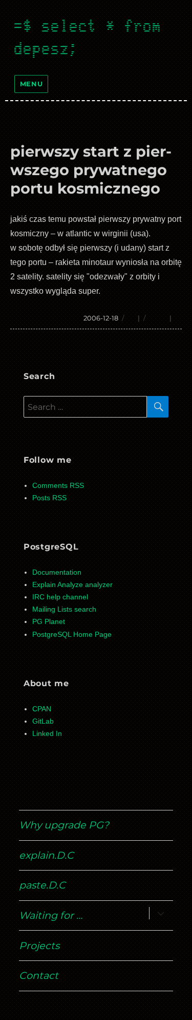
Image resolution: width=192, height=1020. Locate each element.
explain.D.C (46, 855)
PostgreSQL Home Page (72, 634)
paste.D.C (42, 885)
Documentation (56, 572)
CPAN (41, 709)
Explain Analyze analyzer (72, 585)
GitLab (43, 721)
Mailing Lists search (64, 609)
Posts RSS (49, 498)
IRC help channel (60, 597)
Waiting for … (50, 915)
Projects (39, 945)
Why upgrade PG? (64, 825)
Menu (31, 84)
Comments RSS (58, 485)
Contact (38, 975)
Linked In (47, 734)
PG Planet (48, 622)
